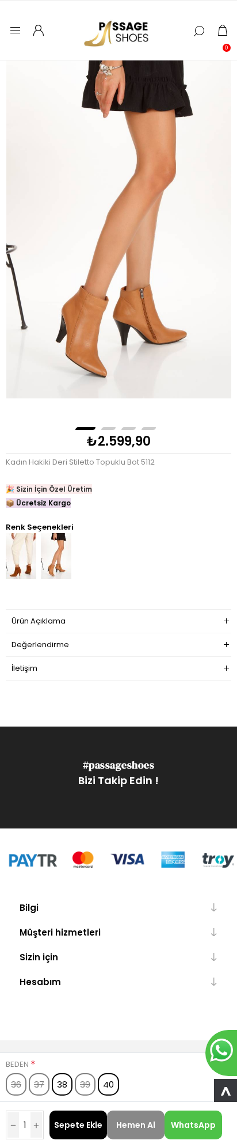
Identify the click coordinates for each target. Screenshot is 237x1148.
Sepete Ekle (78, 1125)
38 (62, 1084)
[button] (85, 428)
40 (108, 1084)
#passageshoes (119, 765)
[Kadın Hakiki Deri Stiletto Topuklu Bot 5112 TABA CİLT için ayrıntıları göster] (56, 576)
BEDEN (18, 1064)
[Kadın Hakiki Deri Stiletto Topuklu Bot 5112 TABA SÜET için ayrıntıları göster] (21, 576)
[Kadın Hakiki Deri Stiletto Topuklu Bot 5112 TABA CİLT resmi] (118, 229)
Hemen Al (135, 1125)
